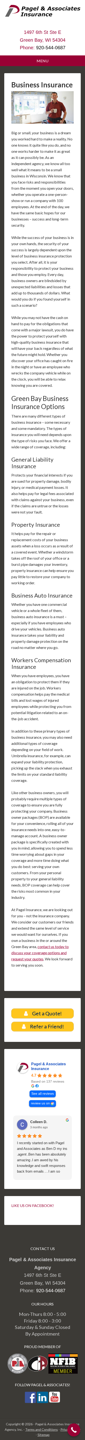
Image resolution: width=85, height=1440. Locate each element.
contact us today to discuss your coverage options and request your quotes (40, 952)
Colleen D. (38, 1122)
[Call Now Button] (73, 1429)
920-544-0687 (50, 47)
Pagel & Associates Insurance (48, 1066)
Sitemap (44, 1435)
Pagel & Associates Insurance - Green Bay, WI (42, 16)
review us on (40, 1103)
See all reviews (42, 1093)
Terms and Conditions (41, 1429)
